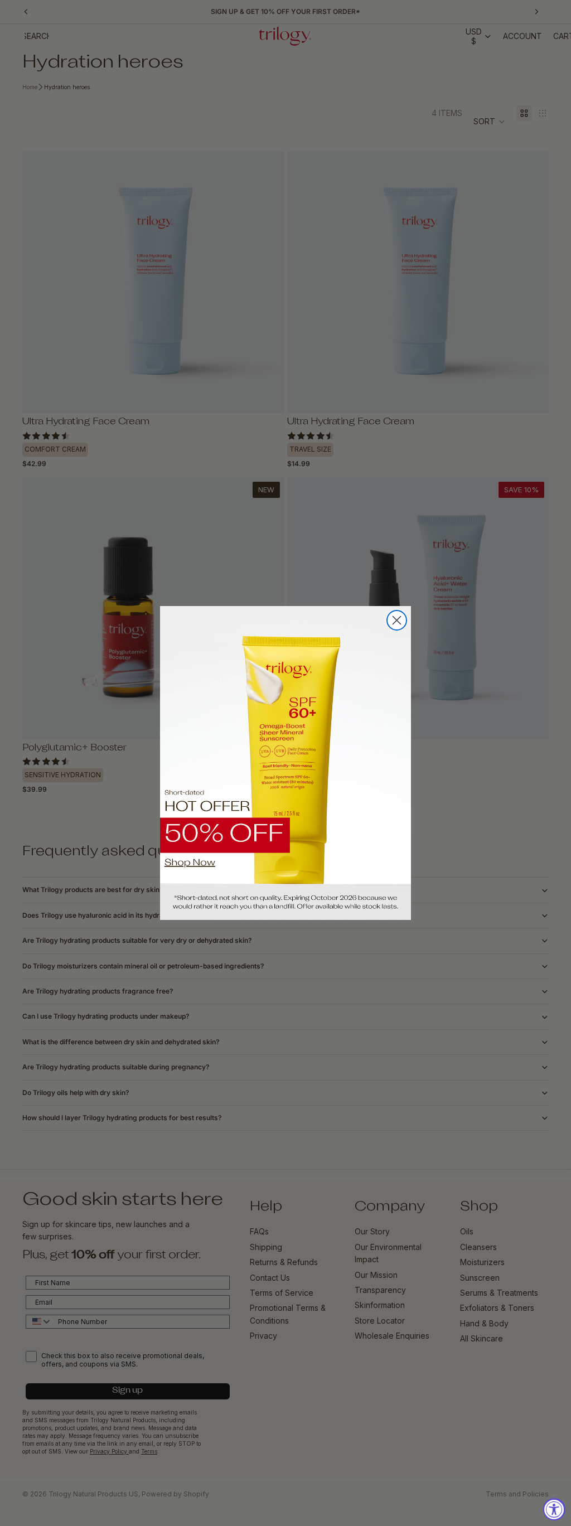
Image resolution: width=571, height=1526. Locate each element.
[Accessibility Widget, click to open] (554, 1509)
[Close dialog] (397, 620)
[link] (285, 763)
